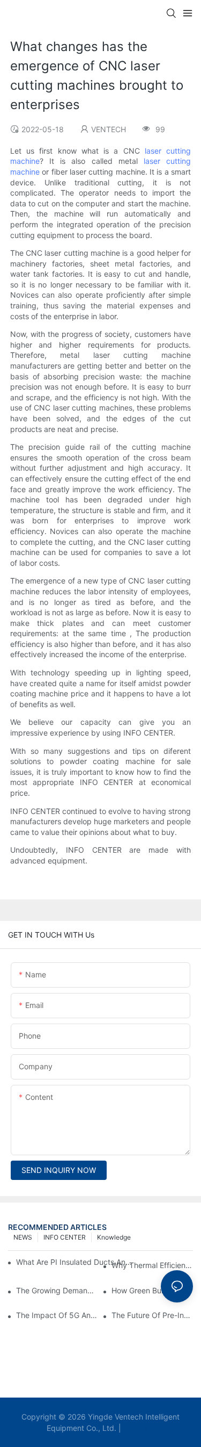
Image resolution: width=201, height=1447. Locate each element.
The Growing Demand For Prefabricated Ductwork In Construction (57, 1290)
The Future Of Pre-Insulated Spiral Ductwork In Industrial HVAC (152, 1315)
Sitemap (138, 1427)
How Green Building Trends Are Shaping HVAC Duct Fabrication (152, 1290)
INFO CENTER (64, 1237)
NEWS (22, 1237)
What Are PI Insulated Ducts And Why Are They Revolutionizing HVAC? (76, 1261)
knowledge (114, 1237)
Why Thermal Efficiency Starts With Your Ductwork (152, 1265)
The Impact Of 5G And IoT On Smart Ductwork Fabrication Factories (57, 1315)
